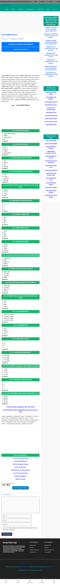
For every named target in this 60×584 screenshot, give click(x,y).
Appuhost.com (49, 566)
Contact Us (47, 1)
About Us (39, 1)
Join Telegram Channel (20, 49)
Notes (47, 9)
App (54, 582)
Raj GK (13, 9)
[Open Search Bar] (57, 9)
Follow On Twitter (20, 479)
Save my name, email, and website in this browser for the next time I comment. (20, 529)
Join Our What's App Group (20, 458)
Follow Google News (20, 467)
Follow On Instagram (20, 476)
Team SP (6, 38)
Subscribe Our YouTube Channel (20, 470)
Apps (54, 9)
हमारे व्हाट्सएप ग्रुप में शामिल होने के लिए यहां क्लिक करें (20, 44)
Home (33, 1)
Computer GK (33, 552)
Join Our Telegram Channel (20, 464)
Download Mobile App (20, 461)
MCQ (6, 9)
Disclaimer (54, 1)
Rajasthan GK (33, 545)
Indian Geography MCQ (9, 483)
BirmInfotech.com (24, 566)
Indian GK (20, 9)
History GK (40, 9)
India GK (32, 547)
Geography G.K (30, 9)
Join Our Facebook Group (20, 473)
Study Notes (42, 582)
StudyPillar (5, 5)
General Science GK (34, 549)
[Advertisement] (20, 22)
